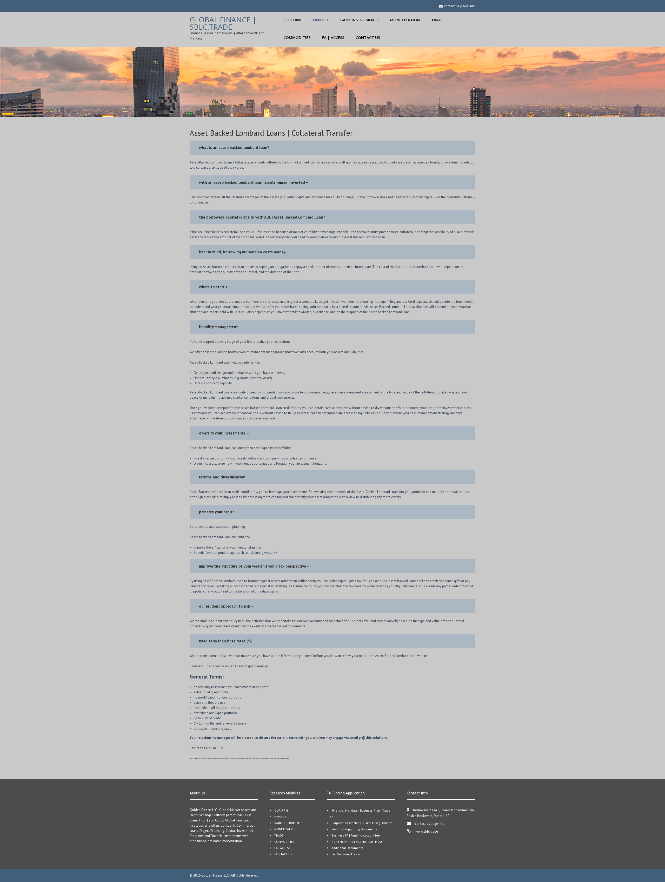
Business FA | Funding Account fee (355, 835)
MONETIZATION (405, 19)
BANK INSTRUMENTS (359, 19)
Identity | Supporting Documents (354, 829)
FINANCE (321, 19)
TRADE (437, 19)
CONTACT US (368, 37)
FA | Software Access (346, 854)
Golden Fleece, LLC (215, 875)
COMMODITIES (296, 37)
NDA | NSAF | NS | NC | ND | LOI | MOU (356, 842)
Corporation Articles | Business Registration (361, 823)
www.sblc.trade (426, 831)
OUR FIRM (292, 19)
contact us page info (429, 823)
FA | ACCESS (333, 37)
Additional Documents (347, 848)
